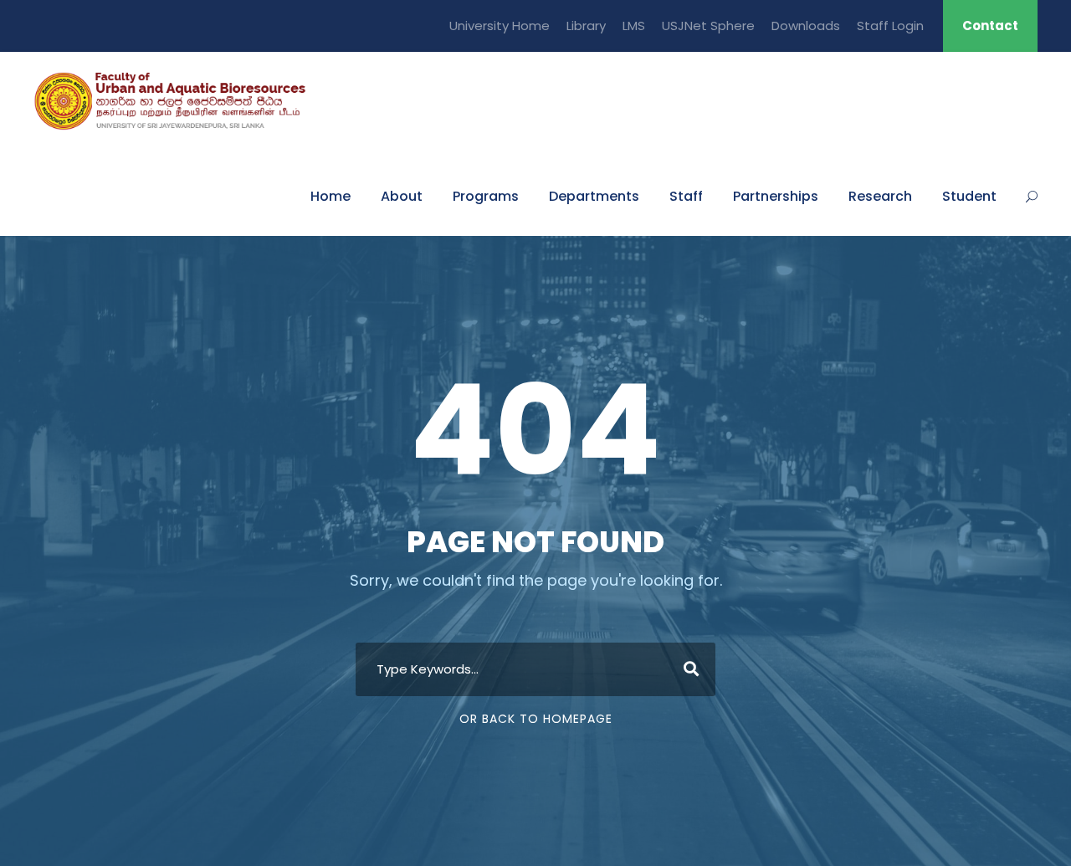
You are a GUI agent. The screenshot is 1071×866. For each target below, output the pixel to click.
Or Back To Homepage (535, 718)
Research (880, 196)
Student (969, 196)
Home (330, 196)
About (402, 196)
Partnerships (775, 196)
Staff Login (890, 25)
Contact (990, 25)
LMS (634, 25)
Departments (594, 196)
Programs (486, 196)
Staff (686, 196)
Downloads (805, 25)
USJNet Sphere (708, 25)
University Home (499, 25)
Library (586, 25)
